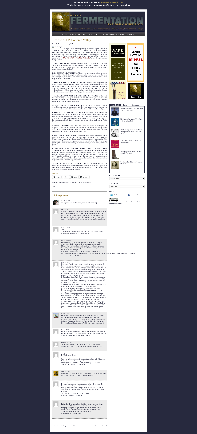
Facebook (135, 195)
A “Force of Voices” (100, 426)
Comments (135, 105)
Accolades (94, 34)
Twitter (116, 195)
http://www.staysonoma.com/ (71, 413)
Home (64, 34)
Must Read (115, 105)
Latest (125, 105)
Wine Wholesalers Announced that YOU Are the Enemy (131, 109)
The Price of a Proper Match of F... (65, 426)
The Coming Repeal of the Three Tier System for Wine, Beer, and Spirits (131, 131)
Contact (131, 34)
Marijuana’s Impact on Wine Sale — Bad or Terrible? (131, 120)
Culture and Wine (65, 182)
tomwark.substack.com (112, 2)
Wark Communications (113, 34)
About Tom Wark (78, 34)
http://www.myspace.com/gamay (71, 395)
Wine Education (76, 182)
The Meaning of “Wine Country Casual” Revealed (130, 152)
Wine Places (86, 182)
